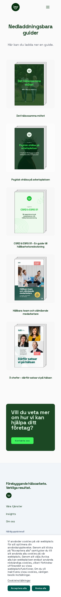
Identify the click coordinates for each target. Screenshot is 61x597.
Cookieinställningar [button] (19, 580)
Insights (11, 514)
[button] (48, 7)
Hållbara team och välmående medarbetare (30, 312)
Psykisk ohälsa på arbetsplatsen (30, 179)
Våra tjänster (14, 506)
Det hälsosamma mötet (30, 116)
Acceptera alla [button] (19, 588)
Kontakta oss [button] (22, 440)
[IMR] (16, 7)
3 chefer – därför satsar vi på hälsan (30, 377)
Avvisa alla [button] (40, 588)
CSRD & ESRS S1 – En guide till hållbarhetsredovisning (30, 245)
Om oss (10, 521)
